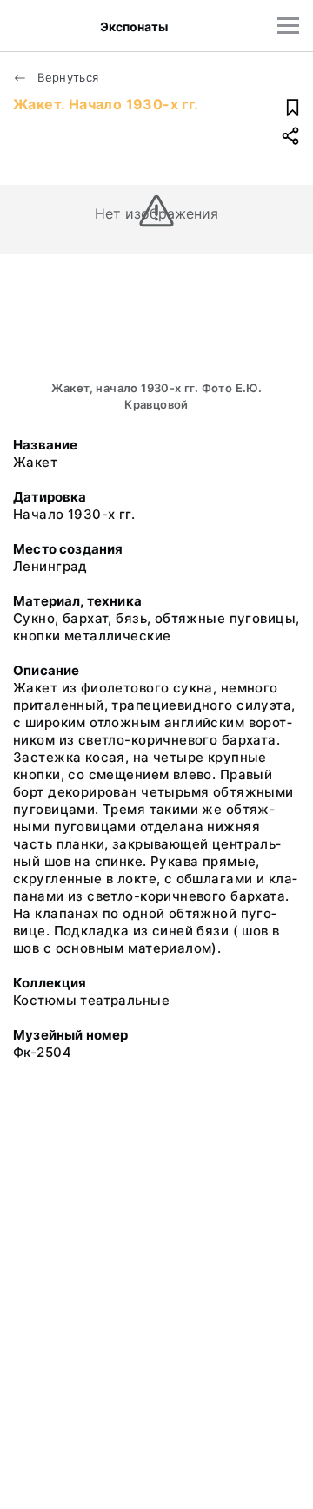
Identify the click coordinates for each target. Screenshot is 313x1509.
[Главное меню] (288, 26)
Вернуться (66, 77)
